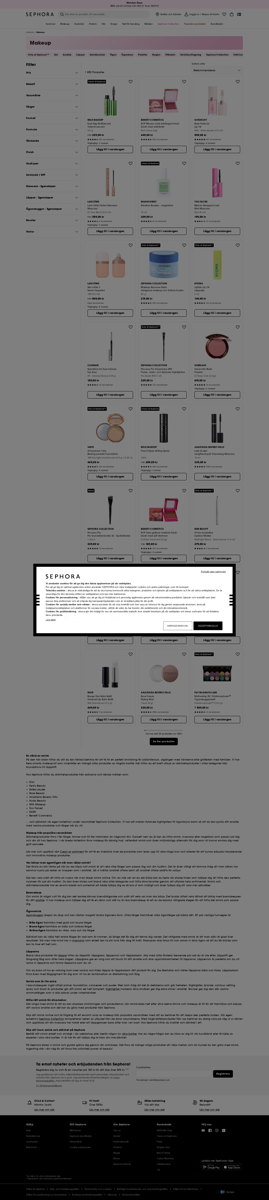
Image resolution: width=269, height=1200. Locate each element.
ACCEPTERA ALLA (208, 626)
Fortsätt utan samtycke (213, 571)
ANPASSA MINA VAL (177, 626)
